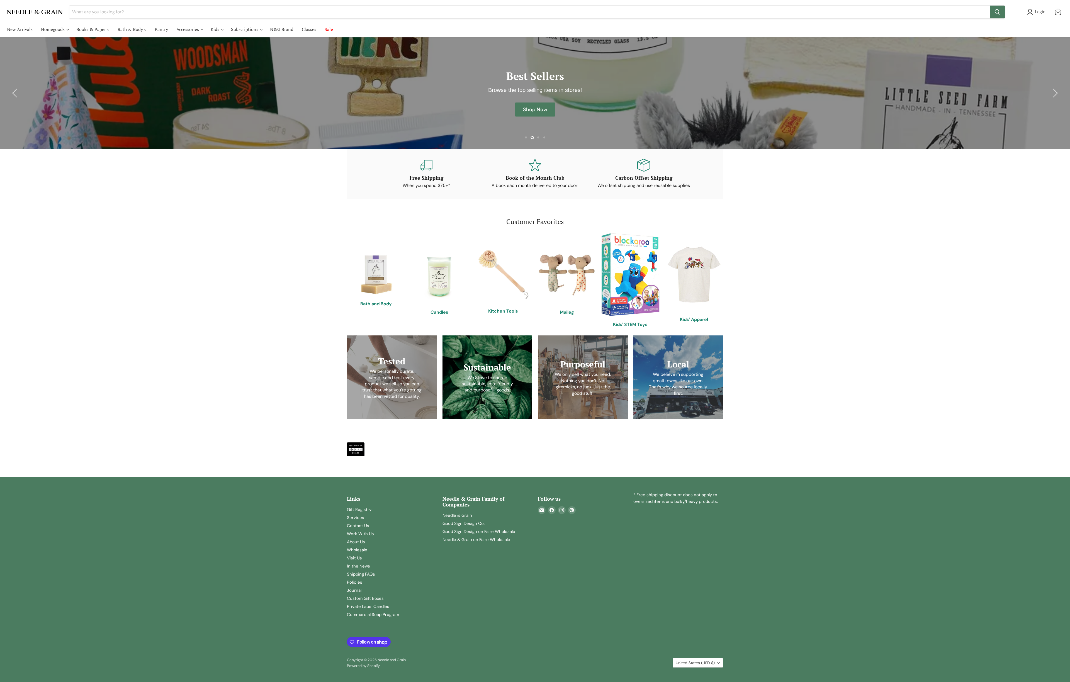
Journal (354, 590)
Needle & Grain (457, 515)
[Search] (997, 12)
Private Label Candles (368, 606)
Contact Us (358, 525)
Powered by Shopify (363, 665)
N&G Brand (281, 29)
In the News (358, 566)
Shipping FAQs (361, 574)
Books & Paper (91, 29)
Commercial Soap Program (373, 614)
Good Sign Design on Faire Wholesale (478, 531)
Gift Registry (359, 509)
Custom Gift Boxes (365, 598)
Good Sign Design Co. (463, 523)
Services (355, 517)
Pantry (161, 29)
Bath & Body (131, 29)
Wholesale (357, 550)
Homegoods (53, 29)
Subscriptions (245, 29)
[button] (1037, 12)
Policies (354, 582)
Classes (309, 29)
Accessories (188, 29)
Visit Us (354, 558)
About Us (356, 542)
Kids (215, 29)
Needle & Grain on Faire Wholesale (476, 539)
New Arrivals (20, 29)
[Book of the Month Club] (535, 174)
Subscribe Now (535, 113)
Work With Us (360, 534)
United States (695, 662)
